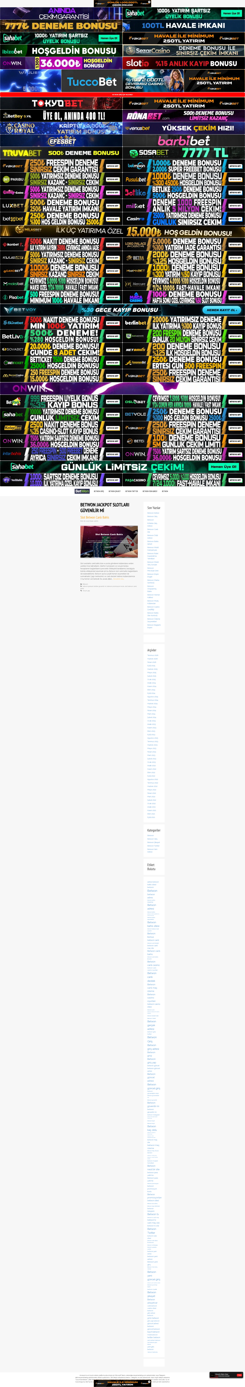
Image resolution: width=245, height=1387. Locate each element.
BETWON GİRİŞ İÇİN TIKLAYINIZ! (122, 95)
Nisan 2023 (151, 752)
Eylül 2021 (151, 817)
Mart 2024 (151, 714)
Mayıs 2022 (151, 790)
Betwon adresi (151, 907)
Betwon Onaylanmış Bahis (151, 588)
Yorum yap (86, 591)
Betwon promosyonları (154, 1196)
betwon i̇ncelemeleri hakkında (152, 1117)
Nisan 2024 (151, 710)
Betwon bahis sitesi (153, 924)
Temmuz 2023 (152, 741)
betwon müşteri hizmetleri (152, 1162)
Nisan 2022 (151, 793)
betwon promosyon (152, 1183)
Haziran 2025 (152, 669)
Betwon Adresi (153, 513)
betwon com (151, 1010)
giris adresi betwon (151, 1314)
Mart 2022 (151, 797)
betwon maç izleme (153, 1146)
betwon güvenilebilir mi (153, 1096)
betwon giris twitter (151, 1033)
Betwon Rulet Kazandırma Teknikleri (152, 556)
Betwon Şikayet (115, 491)
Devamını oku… (118, 579)
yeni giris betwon (150, 1348)
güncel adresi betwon (153, 1324)
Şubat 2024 (151, 717)
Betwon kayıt (151, 1123)
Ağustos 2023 (152, 738)
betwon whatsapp (152, 1245)
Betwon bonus (151, 935)
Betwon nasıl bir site (153, 1167)
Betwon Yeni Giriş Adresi (152, 1268)
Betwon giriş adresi (153, 1047)
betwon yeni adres (151, 1252)
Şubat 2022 (151, 800)
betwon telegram (150, 1210)
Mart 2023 (151, 755)
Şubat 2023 (151, 759)
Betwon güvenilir (152, 1100)
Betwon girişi (151, 1054)
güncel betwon (153, 1329)
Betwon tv (153, 1214)
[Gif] (122, 231)
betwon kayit (151, 1121)
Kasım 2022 (151, 769)
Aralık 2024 (151, 683)
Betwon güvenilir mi (153, 1104)
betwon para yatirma (152, 1173)
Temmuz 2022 (152, 783)
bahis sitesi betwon (151, 885)
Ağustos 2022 (152, 779)
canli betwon (152, 1306)
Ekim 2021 (151, 814)
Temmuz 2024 (152, 700)
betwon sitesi (153, 1200)
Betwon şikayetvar (152, 1301)
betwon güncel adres (153, 1069)
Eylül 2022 (151, 776)
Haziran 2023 (152, 745)
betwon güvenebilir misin (153, 1092)
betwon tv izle (153, 1226)
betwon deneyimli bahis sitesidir (153, 1012)
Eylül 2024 (151, 693)
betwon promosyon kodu (115, 586)
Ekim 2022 (151, 772)
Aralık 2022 (151, 766)
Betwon (165, 491)
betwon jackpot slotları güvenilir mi (94, 586)
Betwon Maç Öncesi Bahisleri (153, 1151)
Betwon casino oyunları (151, 997)
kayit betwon (153, 1332)
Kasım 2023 (151, 728)
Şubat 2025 (151, 676)
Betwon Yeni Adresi (150, 491)
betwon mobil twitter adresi (152, 1158)
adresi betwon (153, 882)
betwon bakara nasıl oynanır (153, 930)
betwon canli (153, 940)
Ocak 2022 (151, 803)
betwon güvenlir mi (151, 1110)
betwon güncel (153, 1066)
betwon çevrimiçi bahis (152, 1286)
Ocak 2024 (151, 721)
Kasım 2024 (151, 686)
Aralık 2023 (151, 724)
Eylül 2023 (151, 735)
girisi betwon (153, 1318)
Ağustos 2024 (152, 697)
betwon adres (151, 896)
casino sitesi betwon (151, 1309)
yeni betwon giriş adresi (152, 1343)
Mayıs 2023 (151, 748)
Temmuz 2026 (152, 655)
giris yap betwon (153, 1321)
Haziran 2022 (152, 786)
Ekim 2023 (151, 731)
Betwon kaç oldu (152, 1128)
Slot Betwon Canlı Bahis (94, 517)
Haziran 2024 (152, 704)
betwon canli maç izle (152, 947)
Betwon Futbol (151, 1018)
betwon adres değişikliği (151, 901)
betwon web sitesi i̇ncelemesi (152, 1241)
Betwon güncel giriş (153, 1086)
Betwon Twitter (131, 491)
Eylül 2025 (151, 666)
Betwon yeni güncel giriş (153, 1275)
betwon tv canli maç (153, 1217)
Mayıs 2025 (151, 673)
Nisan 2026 (151, 662)
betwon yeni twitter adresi (153, 1282)
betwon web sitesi (152, 1237)
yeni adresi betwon (153, 1340)
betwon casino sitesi (153, 1005)
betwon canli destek (153, 943)
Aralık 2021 (151, 807)
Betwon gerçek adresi (151, 1025)
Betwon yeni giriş (152, 1263)
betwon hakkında (152, 1352)
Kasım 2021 (151, 810)
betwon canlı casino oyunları (152, 969)
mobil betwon (152, 1335)
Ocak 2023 (151, 762)
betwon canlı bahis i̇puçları (152, 958)
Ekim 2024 (151, 690)
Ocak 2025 (151, 679)
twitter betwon (153, 1337)
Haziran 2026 (152, 659)
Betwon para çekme (152, 1179)
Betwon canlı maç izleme (152, 987)
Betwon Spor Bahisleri (153, 1206)
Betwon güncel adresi (151, 1077)
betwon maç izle (152, 1141)
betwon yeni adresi (152, 1257)
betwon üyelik (152, 1289)
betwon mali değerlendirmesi (151, 1136)
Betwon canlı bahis (153, 952)
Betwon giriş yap (151, 1061)
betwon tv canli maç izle (153, 1221)
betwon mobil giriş (152, 1155)
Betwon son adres (152, 1203)
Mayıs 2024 (151, 707)
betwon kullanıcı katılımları (151, 1133)
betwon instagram (153, 1115)
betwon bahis (151, 912)
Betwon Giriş (99, 491)
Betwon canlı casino (153, 963)
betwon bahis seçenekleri (151, 918)
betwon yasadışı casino (151, 1248)
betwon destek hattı (152, 1016)
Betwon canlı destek (151, 977)
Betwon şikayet (151, 1294)
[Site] (61, 165)
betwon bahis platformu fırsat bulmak (153, 914)
